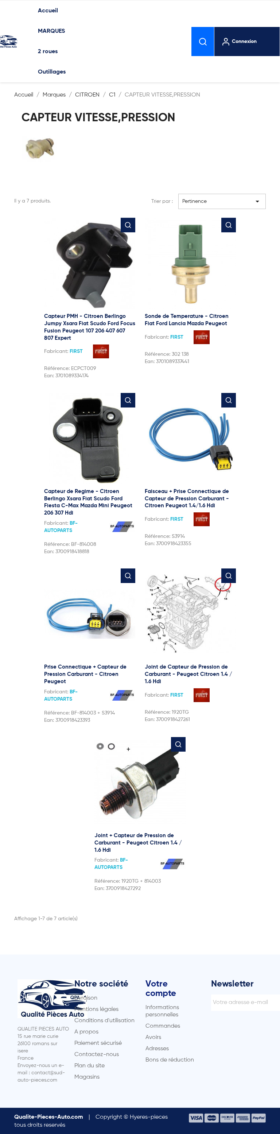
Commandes (162, 1026)
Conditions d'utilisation (104, 1021)
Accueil (48, 11)
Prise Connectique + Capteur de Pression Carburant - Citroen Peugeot (85, 674)
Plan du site (89, 1066)
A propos (86, 1032)
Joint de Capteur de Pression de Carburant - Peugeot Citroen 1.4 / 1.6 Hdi (188, 674)
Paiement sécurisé (98, 1043)
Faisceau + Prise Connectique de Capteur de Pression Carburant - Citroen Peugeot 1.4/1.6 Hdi (187, 499)
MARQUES (51, 31)
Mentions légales (96, 1009)
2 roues (48, 52)
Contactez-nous (96, 1055)
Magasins (87, 1077)
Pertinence (222, 201)
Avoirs (153, 1037)
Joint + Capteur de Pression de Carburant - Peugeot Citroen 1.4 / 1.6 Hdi (138, 843)
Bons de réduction (169, 1060)
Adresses (157, 1049)
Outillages (52, 72)
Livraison (85, 998)
